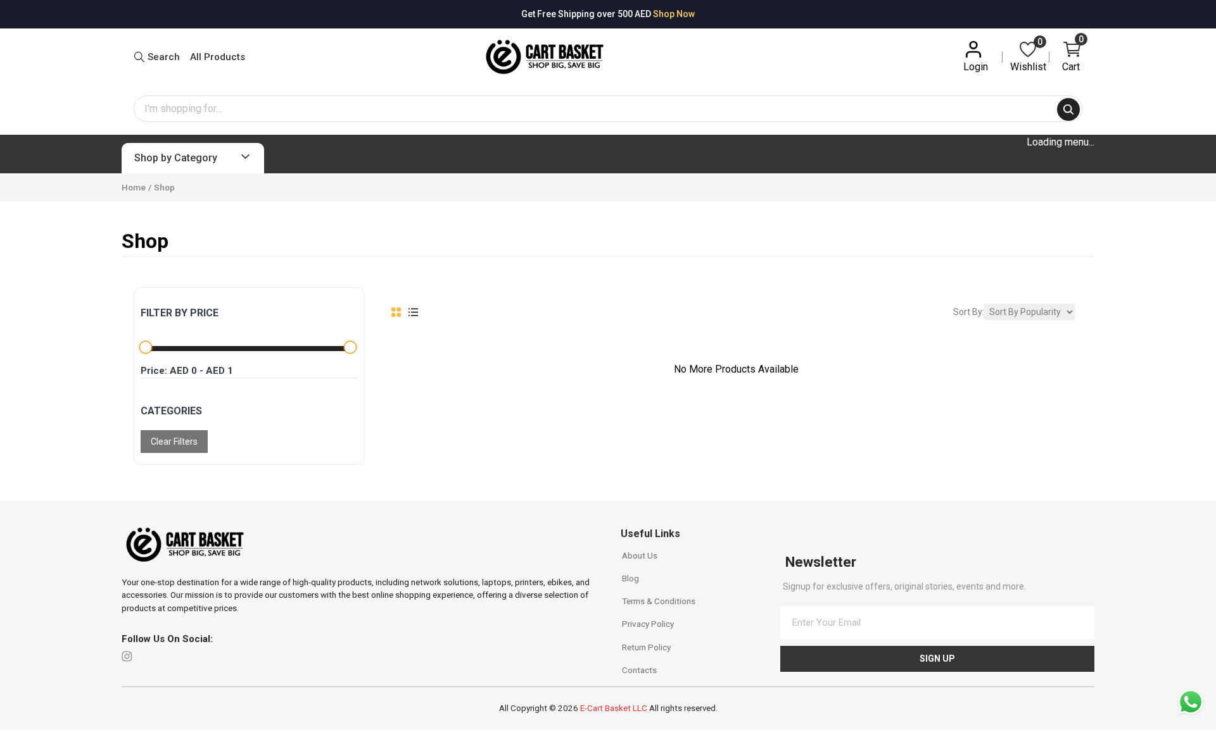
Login (975, 67)
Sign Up (937, 658)
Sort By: (968, 312)
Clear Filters (174, 442)
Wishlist (1028, 56)
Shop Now (674, 14)
